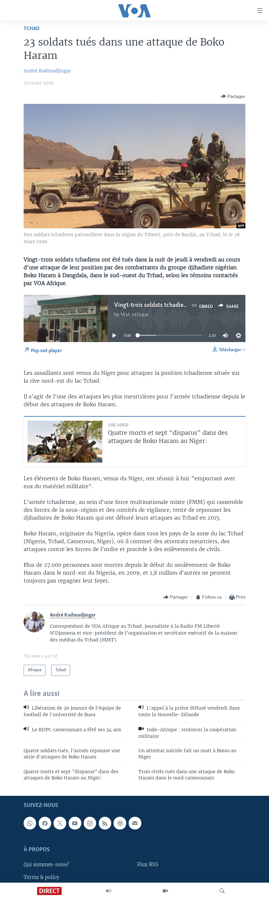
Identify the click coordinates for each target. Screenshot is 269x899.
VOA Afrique (135, 314)
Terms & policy (41, 877)
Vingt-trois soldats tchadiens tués (158, 305)
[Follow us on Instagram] (90, 823)
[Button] (233, 96)
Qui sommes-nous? (46, 865)
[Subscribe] (135, 823)
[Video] (165, 891)
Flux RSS (147, 865)
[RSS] (105, 823)
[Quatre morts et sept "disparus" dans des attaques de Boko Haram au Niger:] (65, 442)
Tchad (32, 28)
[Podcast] (120, 823)
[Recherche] (222, 891)
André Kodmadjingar (47, 71)
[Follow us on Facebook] (45, 823)
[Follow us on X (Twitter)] (59, 823)
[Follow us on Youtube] (75, 823)
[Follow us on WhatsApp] (30, 823)
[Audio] (108, 891)
